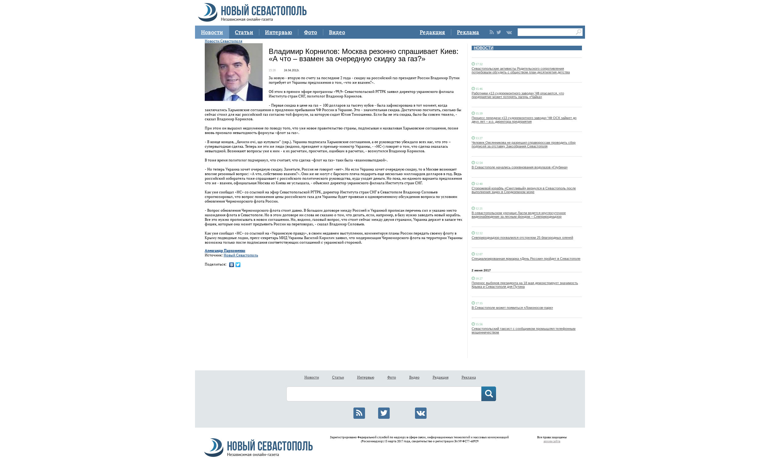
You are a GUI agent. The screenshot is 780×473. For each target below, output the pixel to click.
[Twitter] (238, 265)
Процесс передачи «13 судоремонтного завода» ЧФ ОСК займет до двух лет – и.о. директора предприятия (524, 119)
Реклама (468, 32)
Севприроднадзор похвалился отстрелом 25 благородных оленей (522, 237)
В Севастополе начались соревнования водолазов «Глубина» (520, 167)
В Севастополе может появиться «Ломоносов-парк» (512, 307)
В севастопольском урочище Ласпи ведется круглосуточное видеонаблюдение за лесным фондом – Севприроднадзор (519, 214)
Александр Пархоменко (225, 250)
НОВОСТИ (483, 48)
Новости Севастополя (223, 41)
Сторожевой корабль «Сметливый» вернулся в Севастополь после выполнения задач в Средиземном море (524, 190)
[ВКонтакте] (232, 265)
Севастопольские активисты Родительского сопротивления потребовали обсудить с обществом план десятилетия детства (521, 70)
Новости (212, 32)
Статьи (244, 32)
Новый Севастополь (241, 255)
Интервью (278, 32)
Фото (310, 32)
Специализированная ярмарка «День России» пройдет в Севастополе (526, 258)
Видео (337, 32)
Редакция (432, 32)
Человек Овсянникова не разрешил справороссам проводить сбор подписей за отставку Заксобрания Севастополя (524, 144)
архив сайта (552, 441)
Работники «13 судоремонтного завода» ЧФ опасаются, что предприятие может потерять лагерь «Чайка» (518, 95)
